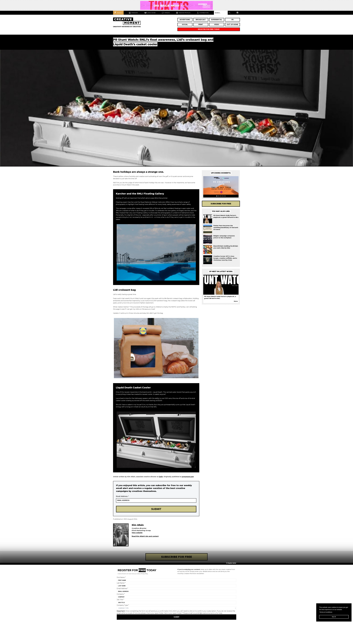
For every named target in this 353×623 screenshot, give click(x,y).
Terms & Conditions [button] (325, 612)
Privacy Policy (144, 573)
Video (216, 24)
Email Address (122, 588)
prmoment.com (188, 477)
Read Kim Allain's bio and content (145, 536)
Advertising (185, 19)
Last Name (121, 583)
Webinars (134, 13)
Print (200, 24)
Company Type (123, 605)
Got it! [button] (334, 616)
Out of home (232, 24)
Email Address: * (122, 496)
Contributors (204, 13)
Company (121, 594)
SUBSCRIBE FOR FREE (176, 556)
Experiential (216, 19)
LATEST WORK (151, 13)
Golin (161, 477)
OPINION (167, 13)
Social (185, 24)
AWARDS (119, 13)
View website (137, 533)
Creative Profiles (184, 13)
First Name (121, 577)
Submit (176, 617)
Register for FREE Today (209, 29)
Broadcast (201, 19)
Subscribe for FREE (221, 204)
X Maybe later (231, 563)
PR (232, 19)
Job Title (120, 599)
